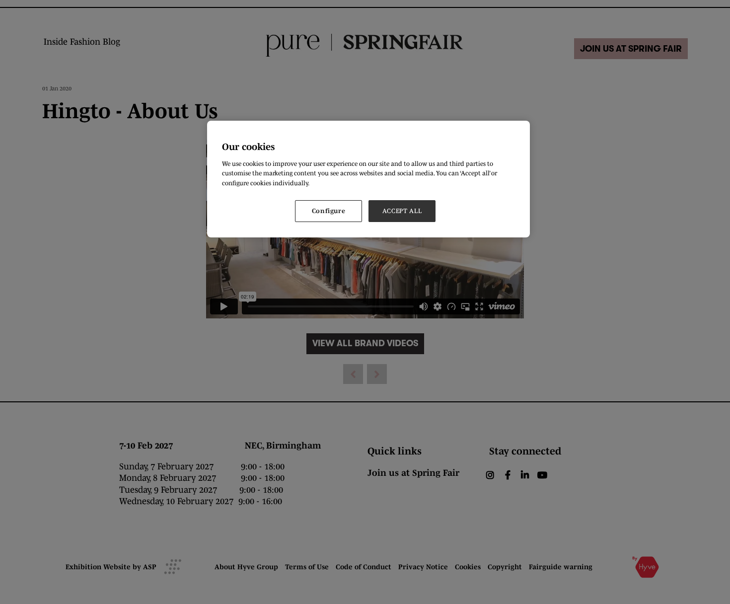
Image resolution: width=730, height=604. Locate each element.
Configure (329, 211)
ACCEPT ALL (402, 211)
